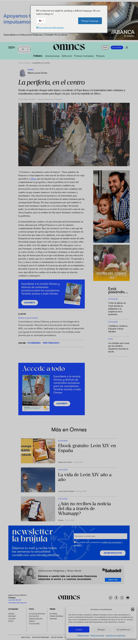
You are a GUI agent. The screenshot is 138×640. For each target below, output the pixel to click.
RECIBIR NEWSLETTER (113, 553)
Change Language (90, 20)
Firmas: (38, 56)
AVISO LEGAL (25, 637)
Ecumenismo (34, 343)
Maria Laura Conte (37, 73)
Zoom (10, 621)
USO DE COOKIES (57, 637)
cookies (77, 545)
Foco (31, 609)
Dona (105, 48)
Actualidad (13, 609)
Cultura (11, 619)
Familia (32, 621)
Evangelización (35, 619)
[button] (132, 609)
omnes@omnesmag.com (17, 602)
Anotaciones (52, 56)
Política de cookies (83, 635)
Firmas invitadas (84, 56)
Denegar (101, 629)
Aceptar (79, 629)
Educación (34, 616)
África (33, 178)
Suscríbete (117, 48)
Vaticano (12, 616)
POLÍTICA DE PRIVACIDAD (40, 637)
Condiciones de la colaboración (115, 635)
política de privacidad (111, 542)
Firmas (20, 63)
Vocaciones (34, 624)
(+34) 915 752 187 (14, 600)
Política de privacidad (97, 635)
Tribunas (53, 619)
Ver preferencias (123, 629)
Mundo (27, 63)
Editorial (67, 56)
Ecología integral (37, 614)
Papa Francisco (51, 343)
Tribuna (100, 56)
